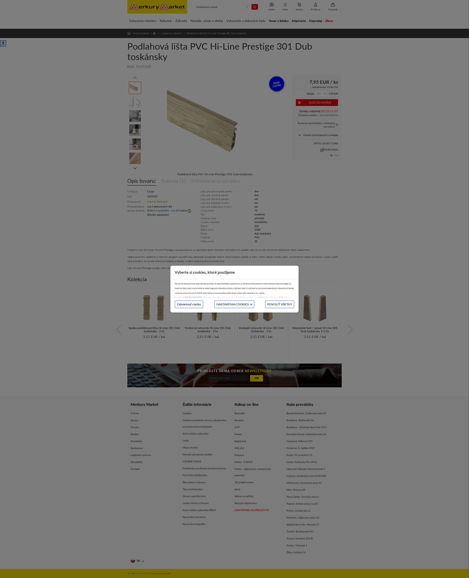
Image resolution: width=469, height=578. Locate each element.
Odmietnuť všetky (189, 304)
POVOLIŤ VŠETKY (279, 304)
